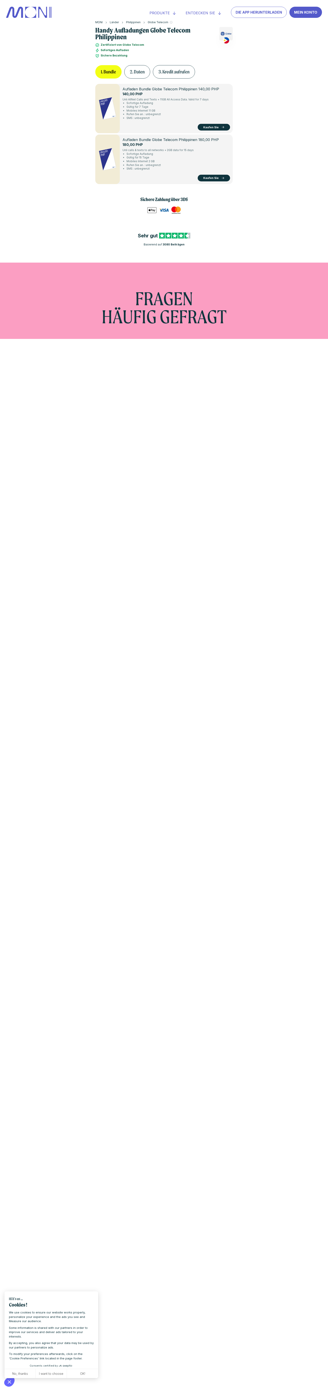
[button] (9, 1381)
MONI (99, 22)
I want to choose (51, 1373)
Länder (114, 22)
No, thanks (20, 1373)
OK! (82, 1373)
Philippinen (133, 22)
